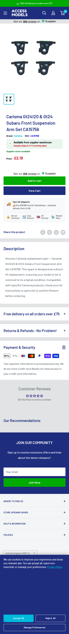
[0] (62, 13)
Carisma (18, 135)
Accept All (18, 618)
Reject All (50, 618)
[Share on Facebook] (42, 232)
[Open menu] (5, 13)
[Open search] (44, 13)
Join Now (34, 482)
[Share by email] (63, 232)
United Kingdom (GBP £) (17, 553)
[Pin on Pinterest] (49, 232)
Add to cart (34, 180)
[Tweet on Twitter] (56, 232)
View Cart (34, 190)
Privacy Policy (54, 566)
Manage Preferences (34, 627)
